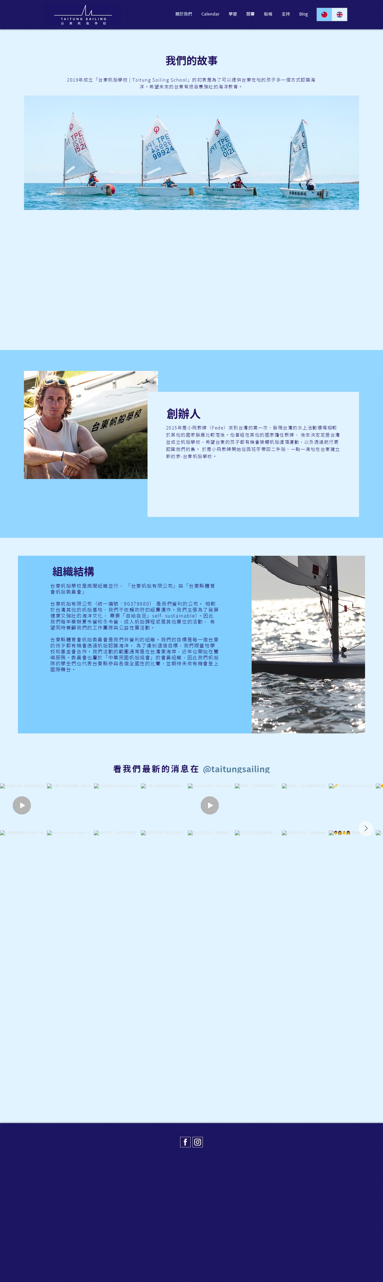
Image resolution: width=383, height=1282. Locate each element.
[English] (339, 14)
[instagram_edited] (197, 1142)
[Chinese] (324, 14)
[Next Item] (365, 828)
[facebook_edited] (185, 1142)
